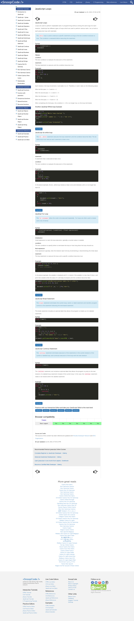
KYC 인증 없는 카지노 (67, 539)
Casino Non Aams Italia (67, 535)
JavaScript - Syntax (23, 17)
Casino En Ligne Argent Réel (67, 560)
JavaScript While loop (24, 35)
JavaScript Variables (23, 23)
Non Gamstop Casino (67, 488)
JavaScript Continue (23, 46)
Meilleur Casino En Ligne (67, 520)
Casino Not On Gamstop (67, 490)
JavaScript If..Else (22, 29)
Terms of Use (72, 587)
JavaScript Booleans (23, 52)
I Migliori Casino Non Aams (67, 516)
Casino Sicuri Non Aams (67, 548)
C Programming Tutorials (30, 601)
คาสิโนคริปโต (67, 541)
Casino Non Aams (67, 484)
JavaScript (79, 2)
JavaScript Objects (23, 55)
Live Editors (123, 2)
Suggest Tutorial (73, 600)
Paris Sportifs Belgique (67, 532)
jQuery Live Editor (51, 586)
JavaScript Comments (24, 20)
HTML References (51, 593)
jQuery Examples (50, 612)
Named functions (22, 101)
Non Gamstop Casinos (24, 69)
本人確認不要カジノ (67, 537)
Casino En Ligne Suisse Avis (67, 556)
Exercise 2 (46, 410)
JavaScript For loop (23, 32)
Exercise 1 (38, 410)
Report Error (72, 596)
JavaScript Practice (23, 136)
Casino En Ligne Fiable (67, 552)
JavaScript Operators (23, 26)
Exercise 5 (68, 410)
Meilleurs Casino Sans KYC (67, 558)
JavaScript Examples (23, 134)
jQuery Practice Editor (29, 611)
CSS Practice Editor (28, 608)
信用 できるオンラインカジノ (67, 511)
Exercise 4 (61, 410)
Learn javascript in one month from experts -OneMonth (51, 460)
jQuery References (51, 600)
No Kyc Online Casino (67, 545)
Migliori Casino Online (67, 530)
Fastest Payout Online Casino (67, 507)
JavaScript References (52, 598)
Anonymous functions (24, 98)
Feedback (71, 598)
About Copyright (73, 583)
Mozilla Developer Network (81, 435)
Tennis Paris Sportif (67, 564)
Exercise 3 (53, 410)
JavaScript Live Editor (24, 139)
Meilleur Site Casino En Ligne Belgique (67, 533)
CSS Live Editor (50, 584)
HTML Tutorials (27, 592)
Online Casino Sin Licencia (67, 514)
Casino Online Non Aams (67, 496)
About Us (71, 582)
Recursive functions (23, 104)
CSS (71, 2)
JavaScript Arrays (22, 58)
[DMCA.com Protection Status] (98, 587)
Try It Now (38, 128)
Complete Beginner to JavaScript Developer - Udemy (51, 453)
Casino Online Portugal (67, 499)
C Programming (98, 2)
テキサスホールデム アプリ (67, 562)
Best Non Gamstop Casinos (67, 509)
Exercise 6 (75, 410)
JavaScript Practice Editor (30, 613)
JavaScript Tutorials (28, 599)
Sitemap (70, 602)
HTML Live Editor (50, 582)
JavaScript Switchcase (24, 38)
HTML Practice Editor (29, 606)
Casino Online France (67, 550)
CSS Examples (50, 607)
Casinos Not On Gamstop (67, 501)
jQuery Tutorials (27, 597)
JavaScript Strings (23, 61)
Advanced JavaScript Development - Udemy (48, 457)
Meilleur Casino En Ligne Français (67, 543)
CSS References (50, 596)
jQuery (88, 2)
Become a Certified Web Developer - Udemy (48, 464)
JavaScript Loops (22, 49)
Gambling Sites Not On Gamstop (67, 503)
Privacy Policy (72, 585)
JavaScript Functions (23, 90)
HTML (64, 2)
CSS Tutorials (26, 594)
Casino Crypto (67, 528)
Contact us (71, 589)
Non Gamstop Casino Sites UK (67, 505)
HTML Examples (50, 605)
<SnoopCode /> (12, 2)
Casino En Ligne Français (67, 554)
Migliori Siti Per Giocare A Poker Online (67, 565)
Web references (112, 2)
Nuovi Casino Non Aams (67, 547)
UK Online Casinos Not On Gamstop (67, 498)
